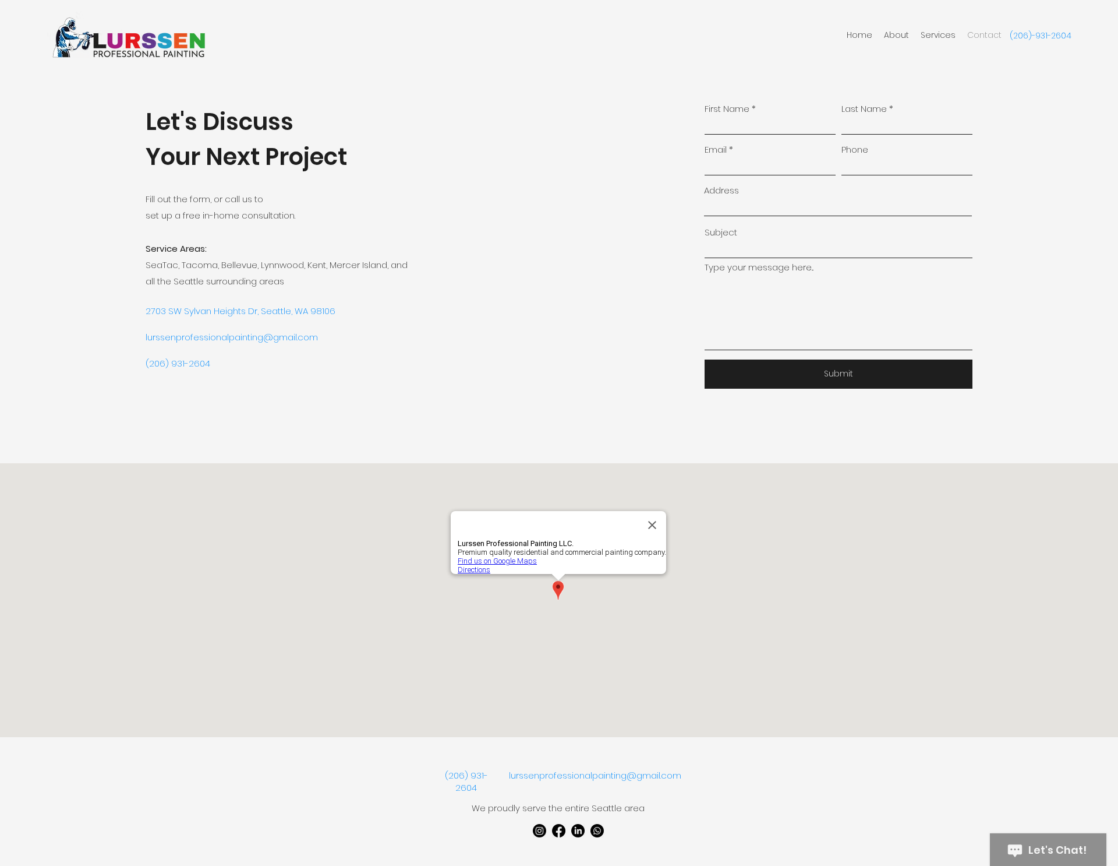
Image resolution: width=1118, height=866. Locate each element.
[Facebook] (558, 830)
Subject (721, 232)
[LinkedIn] (578, 830)
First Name (727, 108)
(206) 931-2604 (466, 781)
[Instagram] (539, 830)
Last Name (864, 108)
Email (716, 149)
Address (721, 190)
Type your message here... (759, 267)
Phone (854, 149)
